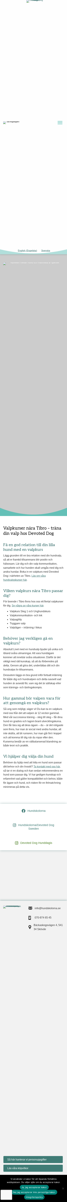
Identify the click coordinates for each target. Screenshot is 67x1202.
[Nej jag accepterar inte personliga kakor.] (63, 1188)
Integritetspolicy (34, 1197)
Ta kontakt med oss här (47, 766)
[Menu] (60, 122)
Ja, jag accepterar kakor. (34, 1187)
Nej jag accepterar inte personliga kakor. (34, 1192)
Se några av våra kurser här (27, 605)
